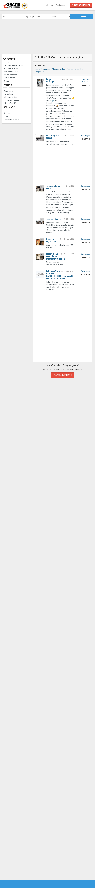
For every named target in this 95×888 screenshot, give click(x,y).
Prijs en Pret (9, 103)
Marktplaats (8, 94)
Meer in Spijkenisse (42, 69)
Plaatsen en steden (75, 69)
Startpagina (8, 91)
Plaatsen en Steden (11, 100)
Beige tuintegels (51, 80)
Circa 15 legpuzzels (51, 240)
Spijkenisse (85, 186)
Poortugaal (85, 135)
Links (6, 116)
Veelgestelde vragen (12, 119)
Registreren (61, 5)
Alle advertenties (10, 97)
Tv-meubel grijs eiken (53, 187)
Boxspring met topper (52, 136)
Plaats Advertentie (81, 5)
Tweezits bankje (53, 219)
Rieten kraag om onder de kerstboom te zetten (55, 256)
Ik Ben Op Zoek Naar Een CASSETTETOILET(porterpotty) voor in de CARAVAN (60, 275)
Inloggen (49, 5)
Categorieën (9, 59)
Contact (7, 113)
